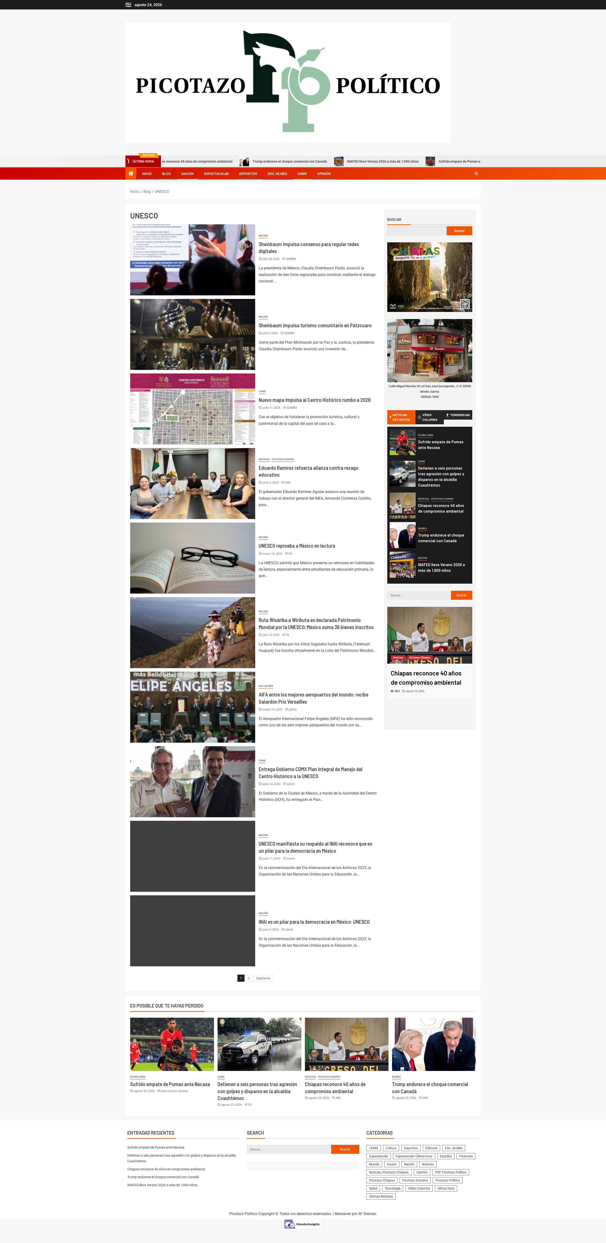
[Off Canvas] (128, 5)
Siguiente (263, 978)
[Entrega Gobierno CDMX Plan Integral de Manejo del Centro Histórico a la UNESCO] (192, 781)
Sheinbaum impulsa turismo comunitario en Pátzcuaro (315, 325)
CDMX (302, 174)
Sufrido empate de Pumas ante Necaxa (412, 161)
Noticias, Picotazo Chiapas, (389, 1172)
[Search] (476, 173)
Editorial (431, 1148)
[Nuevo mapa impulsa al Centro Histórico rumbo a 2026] (192, 408)
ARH (288, 482)
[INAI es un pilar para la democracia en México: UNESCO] (192, 930)
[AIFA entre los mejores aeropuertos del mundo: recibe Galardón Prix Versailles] (192, 707)
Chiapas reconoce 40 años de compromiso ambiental (166, 1169)
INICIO (147, 174)
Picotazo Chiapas (283, 459)
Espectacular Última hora (414, 1156)
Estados (446, 1156)
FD (290, 553)
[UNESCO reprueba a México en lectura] (192, 558)
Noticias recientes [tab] (401, 417)
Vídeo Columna (419, 1188)
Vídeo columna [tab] (429, 417)
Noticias (264, 459)
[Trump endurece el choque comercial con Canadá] (403, 535)
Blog (166, 174)
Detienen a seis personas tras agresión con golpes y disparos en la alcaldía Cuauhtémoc (257, 1091)
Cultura (391, 1148)
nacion (422, 558)
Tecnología (393, 1188)
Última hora (425, 435)
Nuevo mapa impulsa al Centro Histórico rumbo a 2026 (315, 400)
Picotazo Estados (415, 1180)
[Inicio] (131, 174)
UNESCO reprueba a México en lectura (297, 545)
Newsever (343, 1214)
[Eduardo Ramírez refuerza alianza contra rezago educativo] (192, 483)
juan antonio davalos (174, 1091)
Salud (373, 1188)
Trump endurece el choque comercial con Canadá (234, 161)
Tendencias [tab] (460, 415)
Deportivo (248, 174)
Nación (187, 174)
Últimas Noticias (381, 1196)
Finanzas (466, 1156)
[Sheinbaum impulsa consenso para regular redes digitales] (192, 259)
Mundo (422, 528)
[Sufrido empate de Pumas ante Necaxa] (403, 442)
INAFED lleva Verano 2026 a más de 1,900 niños (327, 161)
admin (293, 709)
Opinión (324, 174)
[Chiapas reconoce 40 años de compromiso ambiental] (403, 506)
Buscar (394, 219)
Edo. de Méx (277, 174)
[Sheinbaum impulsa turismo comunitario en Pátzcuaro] (192, 334)
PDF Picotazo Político (451, 1172)
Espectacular (216, 174)
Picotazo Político (447, 1180)
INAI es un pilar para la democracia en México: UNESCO (315, 922)
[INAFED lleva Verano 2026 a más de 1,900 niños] (403, 565)
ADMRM (291, 259)
